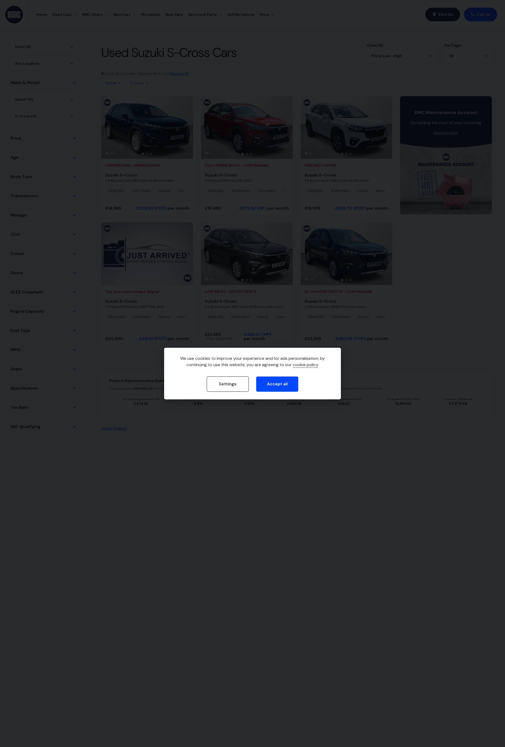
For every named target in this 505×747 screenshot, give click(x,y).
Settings (227, 384)
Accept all (277, 384)
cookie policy (305, 364)
